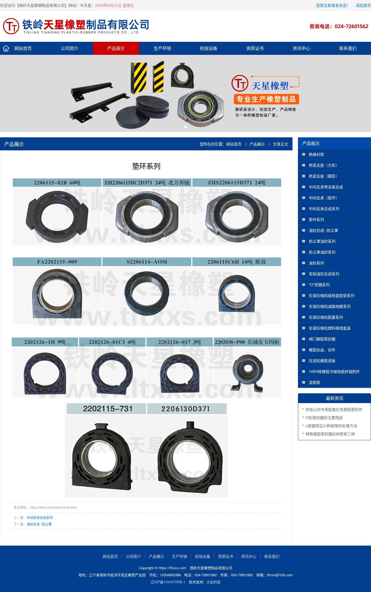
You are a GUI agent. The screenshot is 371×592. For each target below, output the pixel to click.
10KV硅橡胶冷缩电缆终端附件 (334, 371)
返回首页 (363, 5)
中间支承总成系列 (40, 517)
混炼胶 (314, 382)
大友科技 (213, 581)
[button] (185, 127)
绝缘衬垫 (316, 154)
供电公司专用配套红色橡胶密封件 (334, 409)
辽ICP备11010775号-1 (167, 581)
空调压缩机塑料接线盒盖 (330, 328)
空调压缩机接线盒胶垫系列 (331, 295)
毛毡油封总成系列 (324, 273)
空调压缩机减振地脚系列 (330, 306)
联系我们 (348, 48)
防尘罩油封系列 (322, 241)
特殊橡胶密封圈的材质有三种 (330, 433)
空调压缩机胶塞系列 (326, 317)
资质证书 (255, 48)
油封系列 (316, 262)
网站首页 (23, 48)
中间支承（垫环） (324, 197)
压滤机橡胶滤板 (322, 360)
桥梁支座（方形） (324, 165)
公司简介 (69, 48)
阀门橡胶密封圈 (322, 338)
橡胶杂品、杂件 (322, 349)
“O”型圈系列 (319, 284)
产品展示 (116, 48)
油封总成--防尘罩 (39, 524)
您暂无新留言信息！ (333, 5)
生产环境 (162, 48)
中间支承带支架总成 (326, 186)
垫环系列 (316, 219)
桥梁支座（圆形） (324, 176)
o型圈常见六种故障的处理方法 (331, 425)
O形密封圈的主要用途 (324, 417)
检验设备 (208, 48)
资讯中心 (301, 48)
